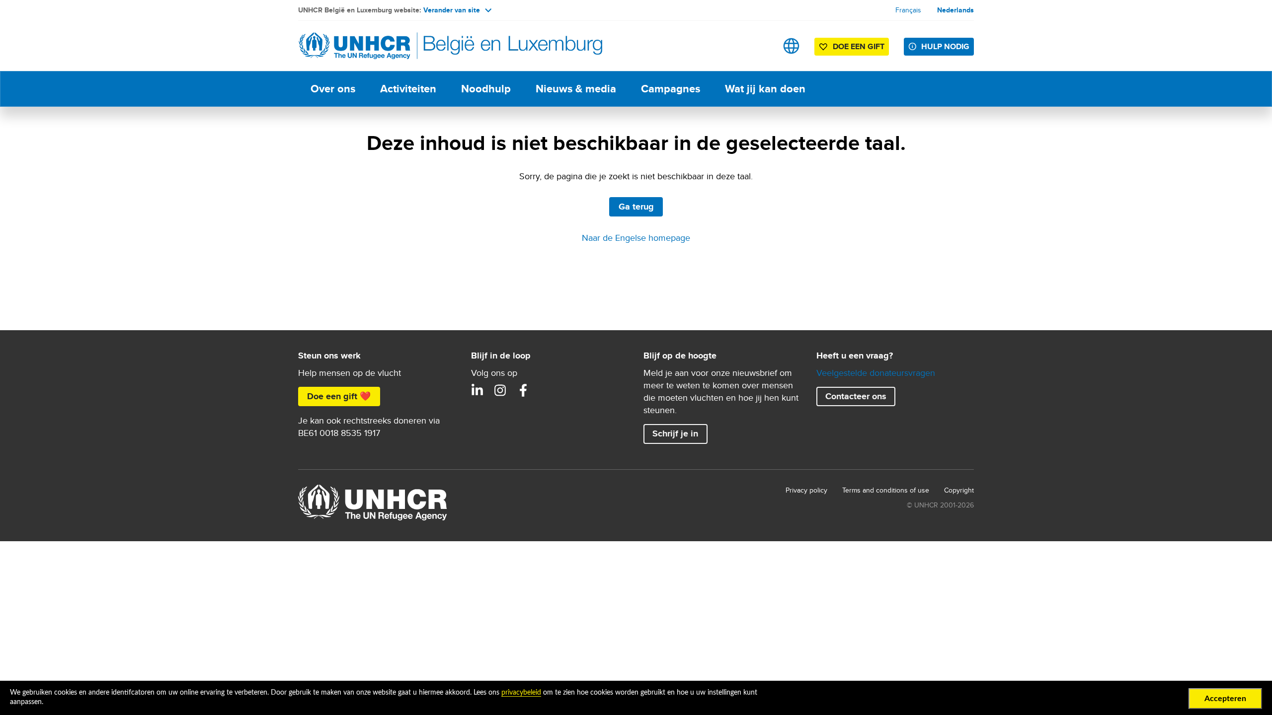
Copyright (959, 490)
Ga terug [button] (636, 206)
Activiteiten (408, 88)
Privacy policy (806, 490)
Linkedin (477, 390)
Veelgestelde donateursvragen (875, 372)
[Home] (367, 46)
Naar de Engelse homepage (636, 237)
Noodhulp (486, 88)
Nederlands (955, 10)
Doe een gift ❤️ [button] (339, 396)
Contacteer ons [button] (855, 396)
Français (908, 10)
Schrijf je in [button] (675, 433)
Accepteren (1225, 699)
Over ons (333, 88)
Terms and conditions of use (885, 490)
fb (523, 390)
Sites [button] (791, 46)
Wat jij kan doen (765, 88)
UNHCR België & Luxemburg (500, 390)
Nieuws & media (576, 88)
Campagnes (670, 88)
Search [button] (760, 46)
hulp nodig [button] (945, 46)
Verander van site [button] (451, 10)
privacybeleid (521, 692)
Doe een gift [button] (858, 46)
